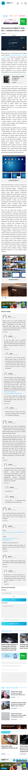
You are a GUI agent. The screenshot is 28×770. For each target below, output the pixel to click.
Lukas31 (10, 374)
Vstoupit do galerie (13, 180)
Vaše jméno (3, 590)
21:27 (12, 375)
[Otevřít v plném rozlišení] (14, 290)
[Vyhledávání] (22, 3)
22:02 (12, 510)
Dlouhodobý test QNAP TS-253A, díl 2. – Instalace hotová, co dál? (13, 29)
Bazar (16, 16)
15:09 (14, 355)
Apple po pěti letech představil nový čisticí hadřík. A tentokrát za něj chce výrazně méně (18, 715)
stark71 (10, 336)
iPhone (13, 697)
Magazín (5, 16)
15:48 (12, 465)
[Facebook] (14, 760)
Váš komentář (4, 603)
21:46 (12, 423)
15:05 (12, 337)
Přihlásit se (14, 600)
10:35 (12, 557)
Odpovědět (5, 332)
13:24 (12, 572)
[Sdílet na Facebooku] (2, 298)
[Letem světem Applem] (7, 3)
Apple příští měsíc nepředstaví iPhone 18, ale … (9, 748)
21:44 (14, 488)
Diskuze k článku (6, 311)
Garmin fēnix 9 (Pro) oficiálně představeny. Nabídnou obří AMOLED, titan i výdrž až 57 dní (18, 704)
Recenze (4, 33)
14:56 (12, 317)
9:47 (13, 498)
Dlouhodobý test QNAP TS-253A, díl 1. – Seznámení (18, 78)
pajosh (9, 556)
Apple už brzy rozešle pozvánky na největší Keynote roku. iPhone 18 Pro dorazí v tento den (18, 693)
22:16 (12, 527)
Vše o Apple (14, 708)
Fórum (11, 16)
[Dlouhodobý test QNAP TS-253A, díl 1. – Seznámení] (6, 79)
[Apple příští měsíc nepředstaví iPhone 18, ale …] (9, 740)
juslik (9, 316)
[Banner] (14, 766)
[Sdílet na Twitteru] (5, 298)
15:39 (14, 409)
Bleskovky (22, 16)
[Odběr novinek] (18, 3)
